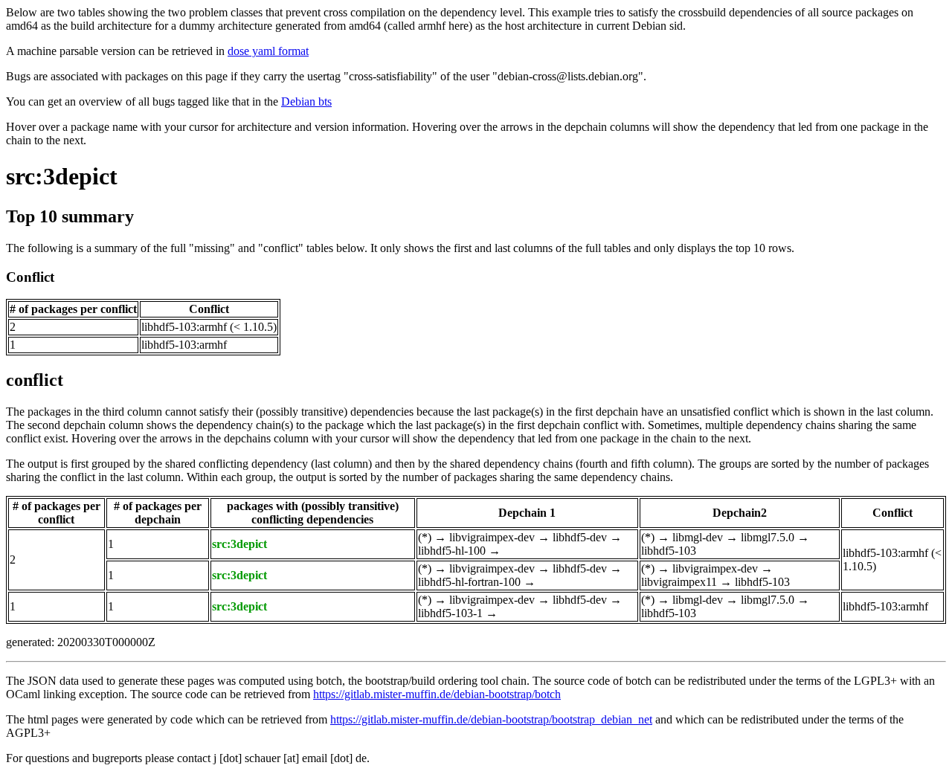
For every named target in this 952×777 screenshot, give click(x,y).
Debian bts (306, 101)
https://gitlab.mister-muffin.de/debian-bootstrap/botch (437, 694)
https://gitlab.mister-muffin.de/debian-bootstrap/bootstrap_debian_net (491, 719)
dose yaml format (268, 51)
